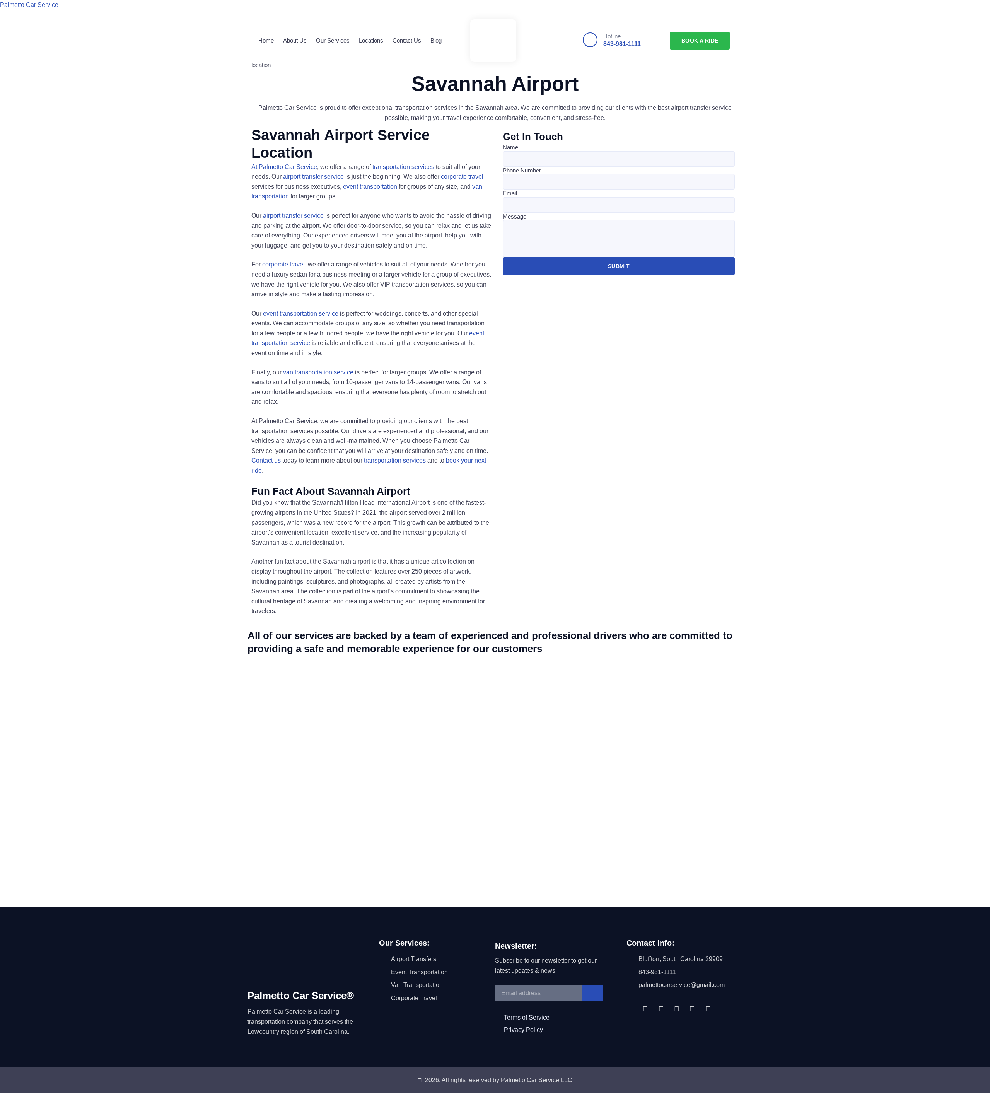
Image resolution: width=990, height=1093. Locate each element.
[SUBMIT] (592, 993)
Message (514, 216)
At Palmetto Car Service (284, 167)
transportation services (403, 167)
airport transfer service (313, 176)
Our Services (333, 40)
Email (510, 193)
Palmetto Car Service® (301, 995)
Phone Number (522, 170)
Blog (436, 40)
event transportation (370, 186)
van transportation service (318, 372)
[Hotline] (590, 39)
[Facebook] (645, 1008)
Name (510, 147)
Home (266, 40)
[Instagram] (677, 1008)
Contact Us (407, 40)
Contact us (266, 460)
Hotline (612, 36)
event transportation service (300, 313)
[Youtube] (708, 1008)
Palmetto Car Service (29, 5)
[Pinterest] (692, 1008)
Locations (371, 40)
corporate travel (462, 176)
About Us (295, 40)
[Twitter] (661, 1008)
